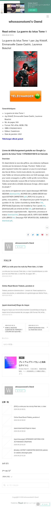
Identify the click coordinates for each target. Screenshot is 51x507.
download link (14, 193)
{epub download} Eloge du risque (15, 305)
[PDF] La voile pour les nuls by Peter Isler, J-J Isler (22, 266)
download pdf (7, 220)
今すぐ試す (32, 10)
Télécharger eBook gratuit (12, 139)
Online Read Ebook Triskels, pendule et (18, 286)
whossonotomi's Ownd (25, 21)
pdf (25, 196)
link (41, 202)
